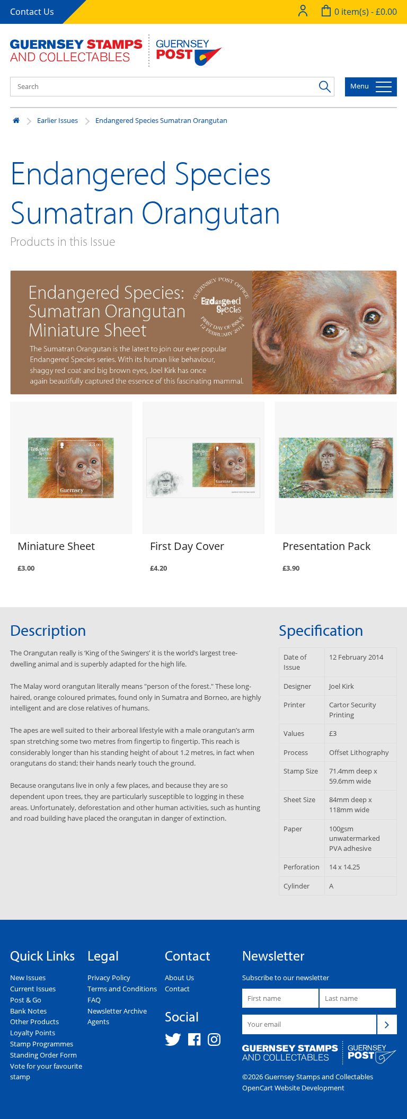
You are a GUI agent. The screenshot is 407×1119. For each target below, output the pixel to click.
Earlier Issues (57, 120)
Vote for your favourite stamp (46, 1071)
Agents (98, 1021)
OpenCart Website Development (293, 1088)
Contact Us (32, 11)
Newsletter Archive (117, 1011)
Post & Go (25, 1000)
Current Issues (33, 988)
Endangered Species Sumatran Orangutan (161, 120)
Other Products (34, 1021)
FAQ (94, 1000)
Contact (177, 988)
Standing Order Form (43, 1055)
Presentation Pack (326, 546)
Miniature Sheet (56, 546)
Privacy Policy (108, 977)
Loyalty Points (32, 1032)
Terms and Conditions (122, 988)
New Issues (28, 977)
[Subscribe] (386, 1024)
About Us (179, 977)
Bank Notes (28, 1011)
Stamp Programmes (41, 1044)
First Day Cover (187, 546)
